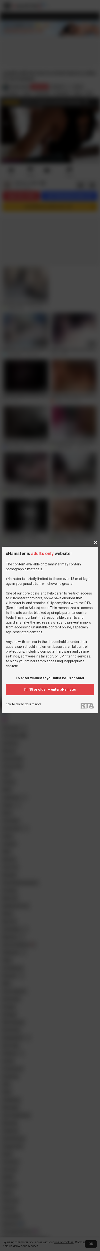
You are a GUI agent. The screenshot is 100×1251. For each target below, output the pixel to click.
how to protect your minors (23, 704)
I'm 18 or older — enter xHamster (50, 689)
